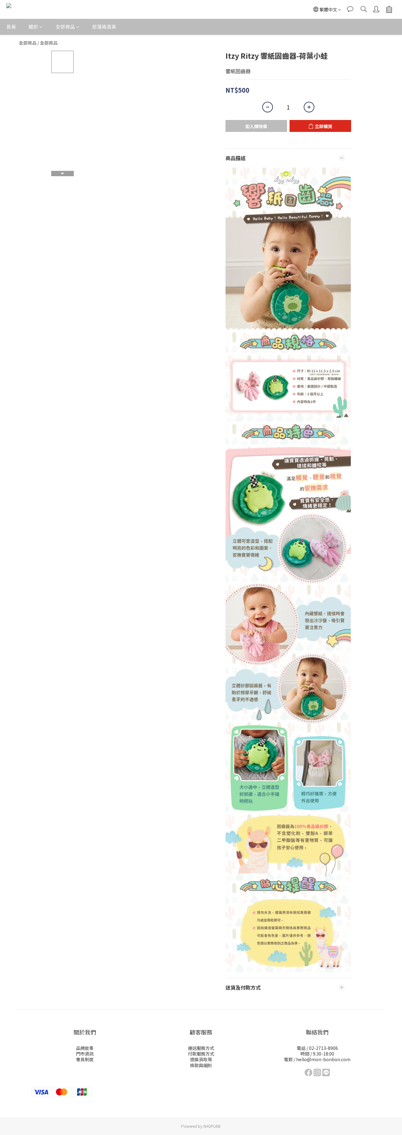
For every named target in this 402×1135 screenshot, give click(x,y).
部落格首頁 (104, 26)
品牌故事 (85, 1048)
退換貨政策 (201, 1059)
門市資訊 (85, 1054)
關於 (33, 26)
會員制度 (85, 1059)
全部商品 (65, 26)
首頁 (11, 26)
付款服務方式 (201, 1054)
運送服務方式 (201, 1048)
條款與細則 (201, 1065)
